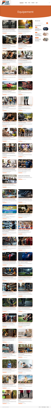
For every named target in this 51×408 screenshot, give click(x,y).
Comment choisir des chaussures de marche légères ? (25, 400)
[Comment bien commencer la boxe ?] (9, 179)
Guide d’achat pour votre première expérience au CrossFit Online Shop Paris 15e (9, 292)
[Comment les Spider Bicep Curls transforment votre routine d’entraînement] (9, 55)
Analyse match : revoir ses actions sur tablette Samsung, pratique (24, 45)
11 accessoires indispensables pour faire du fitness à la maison (25, 354)
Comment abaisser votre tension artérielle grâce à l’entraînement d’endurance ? (25, 29)
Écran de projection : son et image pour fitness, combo (24, 153)
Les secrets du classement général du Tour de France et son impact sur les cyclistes (25, 137)
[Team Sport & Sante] (5, 3)
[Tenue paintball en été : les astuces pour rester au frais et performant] (9, 363)
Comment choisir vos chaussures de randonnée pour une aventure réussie (24, 176)
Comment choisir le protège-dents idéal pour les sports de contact (9, 122)
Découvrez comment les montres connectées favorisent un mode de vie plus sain (25, 369)
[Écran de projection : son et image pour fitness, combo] (25, 147)
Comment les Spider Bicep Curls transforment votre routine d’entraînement (9, 60)
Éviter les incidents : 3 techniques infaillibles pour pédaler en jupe (25, 384)
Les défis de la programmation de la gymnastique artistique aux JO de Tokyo (38, 29)
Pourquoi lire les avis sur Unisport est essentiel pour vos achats (8, 137)
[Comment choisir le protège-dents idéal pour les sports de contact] (9, 117)
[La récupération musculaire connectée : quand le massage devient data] (9, 348)
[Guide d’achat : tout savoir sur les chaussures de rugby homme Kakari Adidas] (25, 193)
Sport (36, 32)
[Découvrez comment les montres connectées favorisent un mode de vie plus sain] (25, 363)
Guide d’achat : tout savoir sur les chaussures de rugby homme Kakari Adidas (25, 199)
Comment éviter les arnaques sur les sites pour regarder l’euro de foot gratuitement (24, 338)
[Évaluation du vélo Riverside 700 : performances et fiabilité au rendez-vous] (25, 287)
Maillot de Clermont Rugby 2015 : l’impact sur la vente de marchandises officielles (24, 169)
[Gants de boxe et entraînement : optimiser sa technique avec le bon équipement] (25, 209)
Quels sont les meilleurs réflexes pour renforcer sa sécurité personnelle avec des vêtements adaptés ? (9, 106)
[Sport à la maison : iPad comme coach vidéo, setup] (9, 70)
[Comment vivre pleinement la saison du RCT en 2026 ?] (25, 85)
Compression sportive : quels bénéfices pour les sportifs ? (25, 106)
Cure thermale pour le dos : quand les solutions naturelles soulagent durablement (38, 34)
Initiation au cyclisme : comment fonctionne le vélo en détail (9, 246)
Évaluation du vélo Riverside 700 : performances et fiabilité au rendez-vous (24, 292)
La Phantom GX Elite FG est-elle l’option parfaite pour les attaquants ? (8, 91)
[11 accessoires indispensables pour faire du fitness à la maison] (25, 348)
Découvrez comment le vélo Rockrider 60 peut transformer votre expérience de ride (9, 308)
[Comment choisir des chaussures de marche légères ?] (25, 394)
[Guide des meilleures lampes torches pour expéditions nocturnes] (9, 394)
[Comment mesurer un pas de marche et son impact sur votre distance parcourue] (25, 302)
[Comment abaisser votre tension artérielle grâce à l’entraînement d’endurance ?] (25, 24)
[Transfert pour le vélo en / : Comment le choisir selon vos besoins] (25, 117)
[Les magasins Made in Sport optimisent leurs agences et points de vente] (9, 379)
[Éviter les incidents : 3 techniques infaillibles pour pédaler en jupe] (25, 379)
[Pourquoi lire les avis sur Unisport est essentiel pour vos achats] (9, 132)
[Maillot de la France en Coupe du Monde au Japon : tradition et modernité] (25, 256)
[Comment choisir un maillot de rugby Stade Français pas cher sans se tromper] (9, 317)
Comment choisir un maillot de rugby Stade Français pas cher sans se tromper (9, 323)
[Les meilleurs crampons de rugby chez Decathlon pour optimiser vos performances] (25, 271)
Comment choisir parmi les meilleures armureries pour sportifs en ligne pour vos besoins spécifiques (9, 231)
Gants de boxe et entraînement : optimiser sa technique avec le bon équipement (25, 214)
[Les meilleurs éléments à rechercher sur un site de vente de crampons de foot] (9, 271)
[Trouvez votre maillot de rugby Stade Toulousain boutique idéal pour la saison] (25, 241)
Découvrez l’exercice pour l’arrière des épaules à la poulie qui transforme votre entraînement (8, 153)
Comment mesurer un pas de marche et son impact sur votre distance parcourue (25, 308)
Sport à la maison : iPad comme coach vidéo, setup (9, 75)
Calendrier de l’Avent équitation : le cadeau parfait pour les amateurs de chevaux (9, 338)
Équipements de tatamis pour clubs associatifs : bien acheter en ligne (23, 230)
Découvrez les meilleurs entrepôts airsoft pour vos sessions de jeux (8, 45)
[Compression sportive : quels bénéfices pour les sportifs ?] (25, 101)
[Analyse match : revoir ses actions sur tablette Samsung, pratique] (25, 39)
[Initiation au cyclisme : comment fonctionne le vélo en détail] (9, 241)
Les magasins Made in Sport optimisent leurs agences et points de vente (8, 384)
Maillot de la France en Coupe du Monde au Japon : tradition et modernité (25, 262)
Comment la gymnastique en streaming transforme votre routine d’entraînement (8, 169)
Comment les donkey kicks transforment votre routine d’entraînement (24, 60)
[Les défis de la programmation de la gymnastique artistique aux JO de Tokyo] (45, 28)
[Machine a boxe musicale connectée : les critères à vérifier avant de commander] (9, 24)
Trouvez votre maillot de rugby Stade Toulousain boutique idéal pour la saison (24, 246)
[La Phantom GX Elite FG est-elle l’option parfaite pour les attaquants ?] (9, 85)
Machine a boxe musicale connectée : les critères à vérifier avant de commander (8, 29)
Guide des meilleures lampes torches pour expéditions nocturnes (9, 400)
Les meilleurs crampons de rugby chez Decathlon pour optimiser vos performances (25, 277)
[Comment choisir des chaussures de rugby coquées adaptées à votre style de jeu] (25, 317)
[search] (47, 2)
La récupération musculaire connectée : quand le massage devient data (8, 354)
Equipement (4, 33)
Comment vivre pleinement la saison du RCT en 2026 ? (25, 91)
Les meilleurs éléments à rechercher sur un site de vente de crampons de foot (9, 277)
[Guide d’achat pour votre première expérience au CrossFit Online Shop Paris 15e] (9, 287)
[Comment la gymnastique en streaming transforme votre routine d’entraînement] (9, 163)
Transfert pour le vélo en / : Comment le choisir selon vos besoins (24, 122)
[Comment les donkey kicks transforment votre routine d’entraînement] (25, 55)
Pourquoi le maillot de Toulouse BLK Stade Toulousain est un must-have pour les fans (9, 262)
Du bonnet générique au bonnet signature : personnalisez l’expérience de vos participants (9, 215)
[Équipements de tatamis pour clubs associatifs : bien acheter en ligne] (25, 225)
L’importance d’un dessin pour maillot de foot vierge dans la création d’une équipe (8, 199)
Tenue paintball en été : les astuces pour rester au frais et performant (8, 369)
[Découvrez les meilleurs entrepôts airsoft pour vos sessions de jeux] (9, 39)
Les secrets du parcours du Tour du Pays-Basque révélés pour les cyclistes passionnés (25, 75)
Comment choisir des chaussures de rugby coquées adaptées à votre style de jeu (25, 323)
